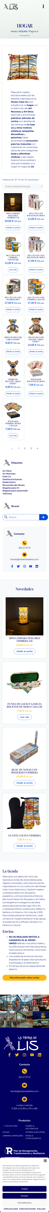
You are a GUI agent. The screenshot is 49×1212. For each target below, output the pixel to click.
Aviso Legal (41, 1209)
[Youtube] (30, 566)
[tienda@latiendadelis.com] (24, 554)
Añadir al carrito (13, 227)
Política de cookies (11, 1209)
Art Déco (7, 471)
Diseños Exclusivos (12, 479)
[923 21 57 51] (24, 543)
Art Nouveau (9, 473)
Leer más (13, 269)
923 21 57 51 (24, 548)
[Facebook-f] (12, 566)
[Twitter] (18, 566)
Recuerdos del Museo (14, 485)
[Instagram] (24, 566)
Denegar (24, 1195)
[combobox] (21, 517)
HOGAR (23, 31)
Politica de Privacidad (27, 1209)
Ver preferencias (24, 1202)
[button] (45, 1160)
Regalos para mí (11, 488)
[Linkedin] (36, 566)
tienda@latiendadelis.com (24, 559)
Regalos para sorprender (15, 490)
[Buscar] (43, 517)
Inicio (14, 31)
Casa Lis (7, 476)
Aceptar (24, 1188)
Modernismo (9, 482)
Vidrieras (7, 493)
